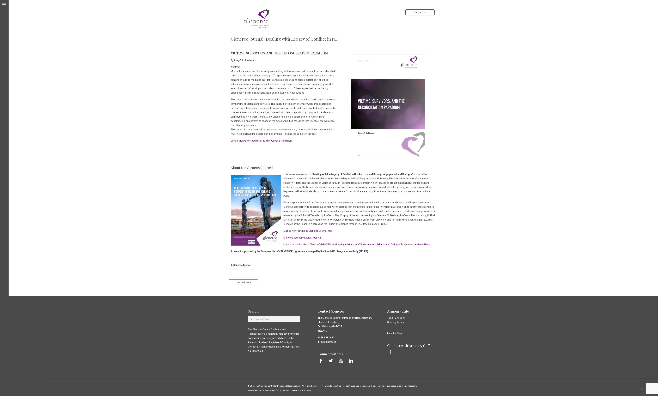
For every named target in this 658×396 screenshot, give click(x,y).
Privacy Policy (269, 390)
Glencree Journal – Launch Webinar (302, 237)
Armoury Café (398, 311)
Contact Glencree (331, 311)
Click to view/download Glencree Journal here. (308, 230)
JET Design (307, 390)
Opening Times (395, 322)
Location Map (394, 333)
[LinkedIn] (351, 360)
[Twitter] (331, 360)
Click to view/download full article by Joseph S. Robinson (261, 140)
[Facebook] (321, 360)
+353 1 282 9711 (327, 337)
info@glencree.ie (327, 341)
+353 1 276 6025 (396, 317)
